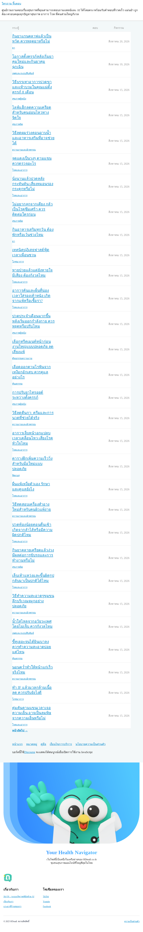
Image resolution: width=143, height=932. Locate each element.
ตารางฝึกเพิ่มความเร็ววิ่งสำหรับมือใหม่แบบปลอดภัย (32, 463)
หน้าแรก (17, 744)
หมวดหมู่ (31, 744)
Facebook (47, 906)
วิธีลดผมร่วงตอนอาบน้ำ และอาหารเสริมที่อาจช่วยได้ (33, 138)
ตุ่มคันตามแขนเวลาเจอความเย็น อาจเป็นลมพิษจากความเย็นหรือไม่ (31, 713)
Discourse (29, 752)
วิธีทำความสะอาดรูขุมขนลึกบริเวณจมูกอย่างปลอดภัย (33, 601)
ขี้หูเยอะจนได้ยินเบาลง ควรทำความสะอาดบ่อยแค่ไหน (31, 647)
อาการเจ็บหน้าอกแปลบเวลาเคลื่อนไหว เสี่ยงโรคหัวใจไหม (32, 438)
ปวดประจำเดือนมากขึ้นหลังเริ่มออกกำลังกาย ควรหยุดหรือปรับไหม (33, 321)
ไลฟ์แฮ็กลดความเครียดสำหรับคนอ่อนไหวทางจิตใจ (31, 112)
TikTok (46, 896)
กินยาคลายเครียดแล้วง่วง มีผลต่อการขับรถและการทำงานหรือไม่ (33, 555)
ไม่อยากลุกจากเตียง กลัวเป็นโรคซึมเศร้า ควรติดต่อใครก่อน (32, 209)
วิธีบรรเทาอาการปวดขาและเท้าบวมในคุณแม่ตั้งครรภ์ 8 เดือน (32, 87)
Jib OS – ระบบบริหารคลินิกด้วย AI (18, 896)
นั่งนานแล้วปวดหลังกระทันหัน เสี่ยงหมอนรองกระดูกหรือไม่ (32, 183)
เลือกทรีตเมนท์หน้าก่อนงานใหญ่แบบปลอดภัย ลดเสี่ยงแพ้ (33, 346)
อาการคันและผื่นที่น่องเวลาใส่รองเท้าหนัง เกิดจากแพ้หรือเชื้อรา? (31, 295)
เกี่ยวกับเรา (8, 901)
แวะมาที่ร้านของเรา (12, 906)
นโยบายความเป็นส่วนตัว (91, 744)
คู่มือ (43, 744)
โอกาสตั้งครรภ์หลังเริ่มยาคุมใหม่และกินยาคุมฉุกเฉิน (33, 61)
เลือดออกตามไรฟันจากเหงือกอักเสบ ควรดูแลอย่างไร (31, 372)
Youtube (46, 901)
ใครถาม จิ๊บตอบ (11, 3)
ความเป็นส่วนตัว (132, 921)
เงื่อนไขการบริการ (61, 744)
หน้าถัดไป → (20, 730)
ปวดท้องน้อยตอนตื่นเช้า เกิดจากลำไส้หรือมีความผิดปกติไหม (32, 529)
